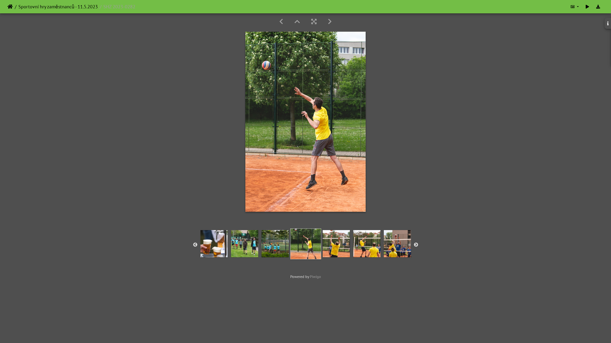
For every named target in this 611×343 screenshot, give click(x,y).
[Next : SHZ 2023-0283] (329, 21)
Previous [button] (195, 244)
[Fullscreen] (314, 21)
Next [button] (416, 244)
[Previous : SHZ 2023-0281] (281, 21)
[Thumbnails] (297, 21)
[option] (214, 243)
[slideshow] (587, 6)
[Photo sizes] (574, 6)
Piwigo (315, 276)
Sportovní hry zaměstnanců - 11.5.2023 (58, 7)
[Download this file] (598, 6)
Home (10, 6)
